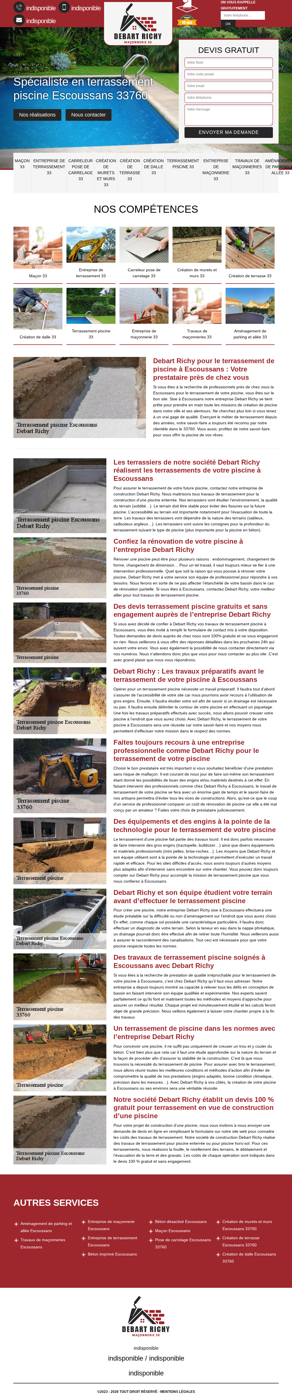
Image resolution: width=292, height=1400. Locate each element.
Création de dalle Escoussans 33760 (249, 1258)
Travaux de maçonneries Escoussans (43, 1243)
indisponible (41, 8)
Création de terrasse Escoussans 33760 (240, 1241)
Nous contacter (88, 115)
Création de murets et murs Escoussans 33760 (247, 1225)
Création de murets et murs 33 (106, 172)
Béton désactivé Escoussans (181, 1221)
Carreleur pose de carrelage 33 (80, 169)
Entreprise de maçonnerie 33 (215, 169)
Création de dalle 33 (153, 166)
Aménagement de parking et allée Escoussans (46, 1227)
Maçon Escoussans (172, 1230)
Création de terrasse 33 (129, 169)
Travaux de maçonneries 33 (247, 166)
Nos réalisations (37, 115)
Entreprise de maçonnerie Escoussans (111, 1225)
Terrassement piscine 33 (183, 163)
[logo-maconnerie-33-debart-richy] (138, 23)
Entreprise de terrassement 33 (49, 166)
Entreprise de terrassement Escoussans (112, 1241)
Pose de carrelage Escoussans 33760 (183, 1243)
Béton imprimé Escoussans (112, 1254)
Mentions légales (177, 1392)
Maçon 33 (22, 163)
